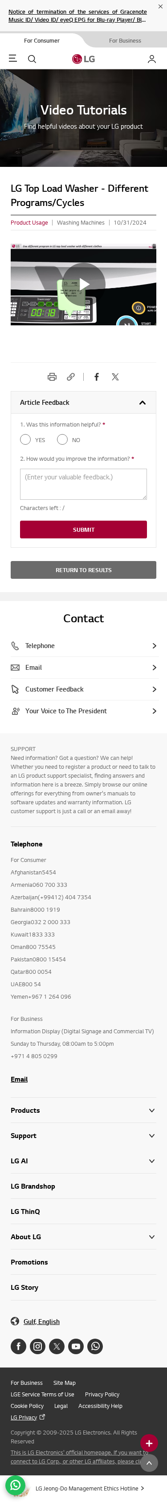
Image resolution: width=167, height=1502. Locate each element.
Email (19, 1079)
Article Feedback (44, 402)
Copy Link (70, 376)
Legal (61, 1406)
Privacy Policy (102, 1394)
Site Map (64, 1383)
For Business (27, 1383)
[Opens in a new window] (18, 1346)
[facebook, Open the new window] (96, 376)
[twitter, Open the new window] (115, 376)
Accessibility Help (100, 1406)
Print (52, 376)
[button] (83, 1135)
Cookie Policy (27, 1406)
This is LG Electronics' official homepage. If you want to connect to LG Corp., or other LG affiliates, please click (79, 1456)
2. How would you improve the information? (77, 458)
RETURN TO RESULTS (84, 570)
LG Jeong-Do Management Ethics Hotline (87, 1488)
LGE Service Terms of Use (42, 1394)
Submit (83, 530)
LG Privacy (24, 1417)
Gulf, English (42, 1321)
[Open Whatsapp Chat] (15, 1485)
